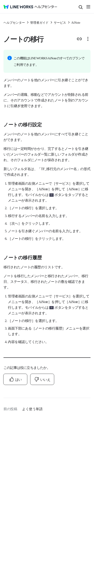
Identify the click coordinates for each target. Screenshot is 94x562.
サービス (60, 22)
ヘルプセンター (14, 22)
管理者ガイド (39, 22)
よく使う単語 (32, 408)
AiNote (75, 22)
